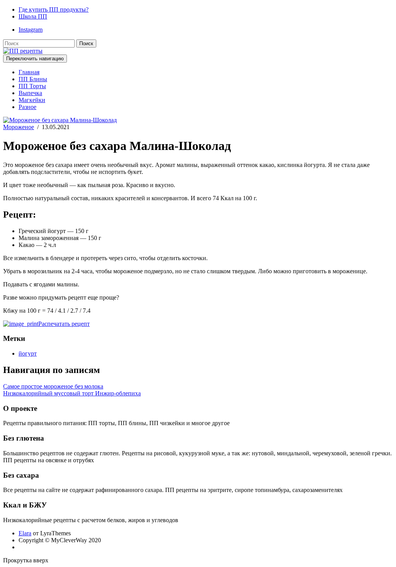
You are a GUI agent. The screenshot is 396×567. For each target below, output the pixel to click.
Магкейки (32, 100)
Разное (27, 107)
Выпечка (30, 93)
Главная (29, 72)
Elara (25, 533)
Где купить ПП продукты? (54, 9)
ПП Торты (32, 86)
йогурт (28, 353)
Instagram (31, 29)
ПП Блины (33, 79)
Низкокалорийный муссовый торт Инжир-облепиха (72, 393)
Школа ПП (33, 16)
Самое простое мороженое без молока (53, 386)
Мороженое (18, 127)
